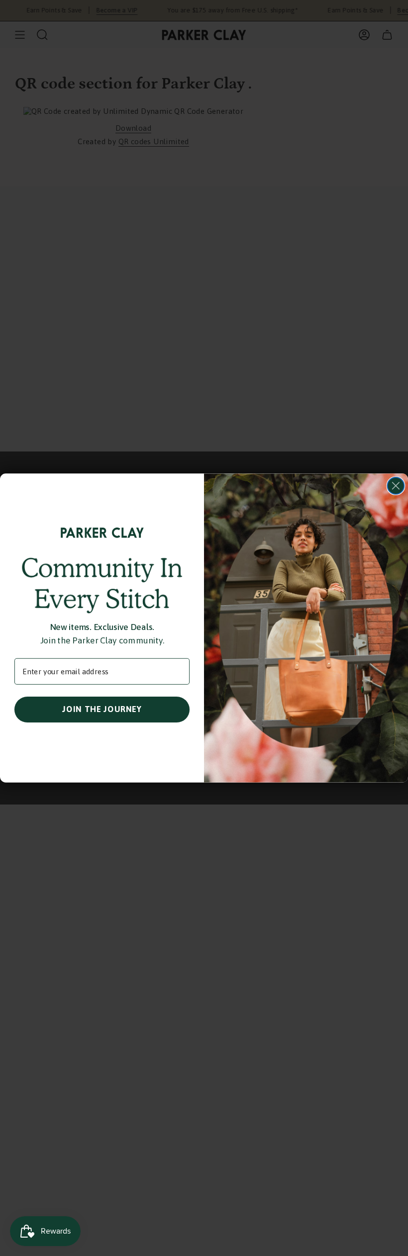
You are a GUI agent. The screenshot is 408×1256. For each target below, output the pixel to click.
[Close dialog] (396, 485)
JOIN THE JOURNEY (101, 709)
